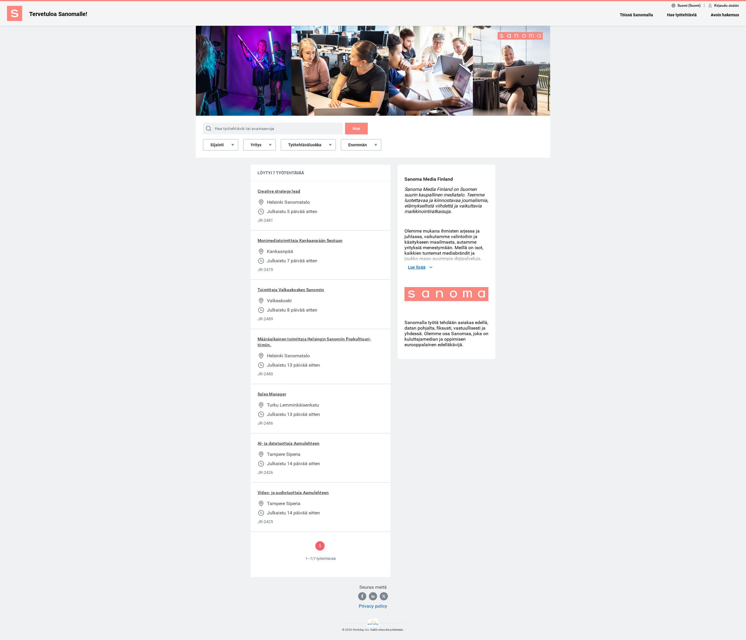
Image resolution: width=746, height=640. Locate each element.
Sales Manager (272, 394)
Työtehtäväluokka (304, 145)
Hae (356, 128)
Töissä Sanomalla (636, 15)
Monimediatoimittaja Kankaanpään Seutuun (300, 240)
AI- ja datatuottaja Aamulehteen (288, 443)
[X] (384, 596)
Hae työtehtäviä (682, 15)
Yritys (256, 145)
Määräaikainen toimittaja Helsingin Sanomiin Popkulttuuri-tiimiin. (314, 342)
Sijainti (217, 145)
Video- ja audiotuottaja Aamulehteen (293, 492)
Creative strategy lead (279, 191)
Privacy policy (373, 606)
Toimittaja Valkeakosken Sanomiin (291, 289)
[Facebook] (362, 596)
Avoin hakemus (725, 15)
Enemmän (357, 145)
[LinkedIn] (373, 596)
